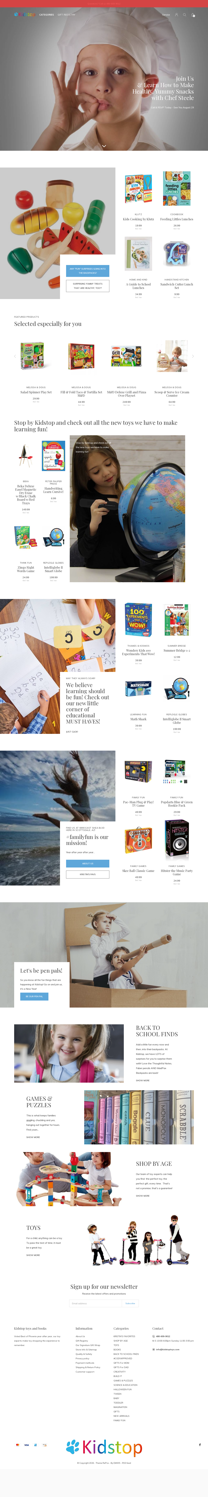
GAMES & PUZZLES (123, 1380)
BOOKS (117, 1349)
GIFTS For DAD (121, 1367)
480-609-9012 (163, 1336)
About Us (87, 863)
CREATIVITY (120, 1371)
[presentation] (15, 356)
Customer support (85, 1371)
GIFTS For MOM (121, 1363)
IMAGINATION (120, 1407)
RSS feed (126, 1463)
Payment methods (85, 1363)
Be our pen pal (34, 996)
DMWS (117, 1463)
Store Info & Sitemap (86, 1349)
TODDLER (118, 1402)
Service (166, 14)
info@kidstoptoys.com (167, 1349)
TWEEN (117, 1393)
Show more (143, 1080)
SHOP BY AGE (121, 1340)
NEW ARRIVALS (121, 1416)
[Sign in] (176, 14)
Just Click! (72, 731)
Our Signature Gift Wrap (88, 1345)
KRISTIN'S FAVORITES (124, 1336)
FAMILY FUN (119, 1420)
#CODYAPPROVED (123, 1358)
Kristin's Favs (88, 874)
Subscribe (130, 1303)
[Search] (184, 14)
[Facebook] (200, 1445)
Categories (46, 14)
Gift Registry (66, 14)
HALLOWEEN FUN (123, 1389)
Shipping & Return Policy (88, 1367)
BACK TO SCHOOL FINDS (126, 1354)
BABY (116, 1398)
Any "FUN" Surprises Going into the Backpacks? (88, 270)
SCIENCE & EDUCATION (125, 1385)
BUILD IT (118, 1376)
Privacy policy (82, 1358)
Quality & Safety (84, 1354)
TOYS (116, 1345)
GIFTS (117, 1411)
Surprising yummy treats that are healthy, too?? (87, 285)
